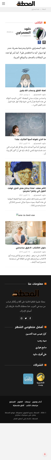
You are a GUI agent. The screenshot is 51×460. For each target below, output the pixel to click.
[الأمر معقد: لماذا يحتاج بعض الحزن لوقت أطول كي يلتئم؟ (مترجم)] (25, 173)
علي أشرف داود (39, 354)
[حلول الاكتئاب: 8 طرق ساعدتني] (25, 233)
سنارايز (18, 415)
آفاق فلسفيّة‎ (18, 405)
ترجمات (27, 401)
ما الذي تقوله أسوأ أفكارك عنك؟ (30, 139)
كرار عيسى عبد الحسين (36, 334)
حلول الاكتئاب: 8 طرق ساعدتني (31, 248)
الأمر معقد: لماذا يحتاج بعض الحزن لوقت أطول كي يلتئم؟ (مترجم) (27, 189)
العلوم (20, 401)
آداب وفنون (37, 401)
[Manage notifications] (45, 454)
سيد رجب (41, 341)
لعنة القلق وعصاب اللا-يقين (33, 90)
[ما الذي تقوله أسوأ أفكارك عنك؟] (25, 124)
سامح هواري (41, 347)
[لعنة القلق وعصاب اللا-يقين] (25, 76)
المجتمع (12, 401)
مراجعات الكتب (32, 405)
